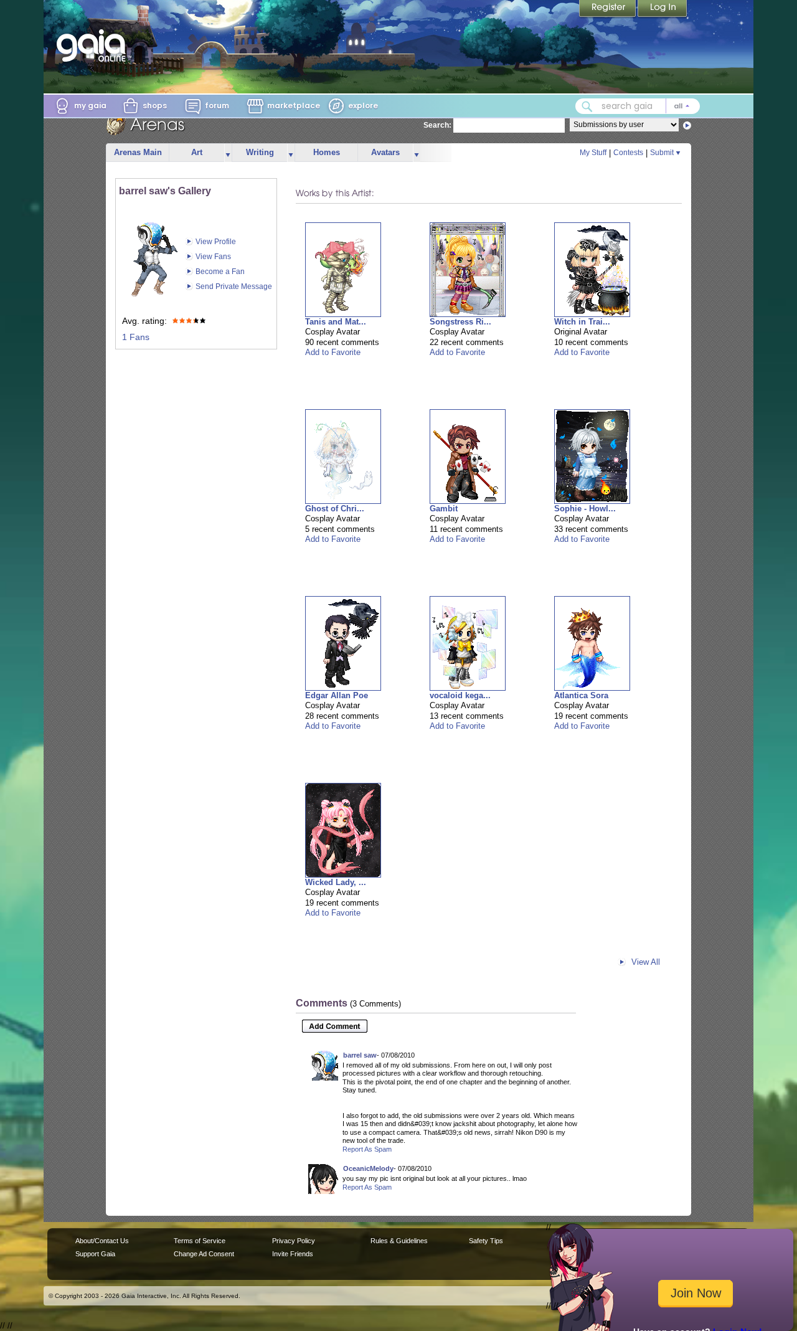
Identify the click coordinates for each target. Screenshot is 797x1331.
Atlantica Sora (581, 695)
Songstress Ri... (460, 321)
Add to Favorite (333, 352)
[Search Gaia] (587, 106)
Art (196, 152)
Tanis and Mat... (335, 321)
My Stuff (593, 152)
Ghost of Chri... (334, 508)
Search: (437, 125)
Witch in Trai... (582, 321)
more (228, 153)
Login (662, 9)
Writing (260, 152)
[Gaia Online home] (94, 45)
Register (608, 9)
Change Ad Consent (204, 1254)
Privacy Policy (293, 1240)
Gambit (444, 508)
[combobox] (637, 106)
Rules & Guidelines (399, 1240)
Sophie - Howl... (585, 508)
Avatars (385, 152)
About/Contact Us (102, 1240)
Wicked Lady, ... (335, 882)
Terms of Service (199, 1240)
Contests (628, 152)
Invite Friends (292, 1254)
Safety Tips (486, 1240)
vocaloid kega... (460, 695)
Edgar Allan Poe (336, 695)
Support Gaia (95, 1254)
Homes (326, 152)
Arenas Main (138, 152)
